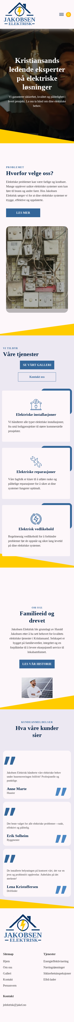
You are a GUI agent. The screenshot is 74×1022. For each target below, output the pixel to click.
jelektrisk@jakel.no (14, 1004)
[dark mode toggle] (68, 14)
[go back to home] (23, 928)
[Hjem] (19, 14)
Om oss (7, 967)
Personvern (10, 985)
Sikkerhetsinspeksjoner (57, 973)
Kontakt (8, 979)
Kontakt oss (37, 376)
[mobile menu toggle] (61, 14)
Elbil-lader (49, 979)
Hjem (6, 961)
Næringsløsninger (54, 967)
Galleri (7, 973)
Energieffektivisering (55, 961)
